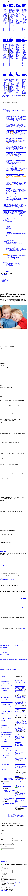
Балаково (5, 22)
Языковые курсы (7, 792)
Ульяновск (24, 53)
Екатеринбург (12, 6)
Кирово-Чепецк (11, 43)
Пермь (17, 67)
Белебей (4, 29)
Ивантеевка (11, 18)
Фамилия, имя (16, 838)
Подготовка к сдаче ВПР (20, 702)
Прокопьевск (18, 72)
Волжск (4, 63)
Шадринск (24, 79)
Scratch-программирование (17, 118)
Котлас (10, 57)
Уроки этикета (17, 133)
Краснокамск (11, 61)
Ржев (17, 81)
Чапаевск (24, 68)
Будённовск (5, 48)
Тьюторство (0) (4, 725)
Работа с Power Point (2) (6, 755)
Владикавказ (5, 59)
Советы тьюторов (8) (6, 727)
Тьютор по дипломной (20, 686)
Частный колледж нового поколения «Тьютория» (20, 781)
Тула (23, 49)
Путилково (18, 75)
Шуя (23, 82)
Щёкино (23, 84)
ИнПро (2, 96)
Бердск (4, 34)
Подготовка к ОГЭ (7, 791)
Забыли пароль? (10, 270)
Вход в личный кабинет (20, 762)
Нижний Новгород (17, 28)
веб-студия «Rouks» (11, 832)
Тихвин (23, 41)
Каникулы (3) (3, 759)
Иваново (11, 17)
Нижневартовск (19, 25)
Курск (10, 73)
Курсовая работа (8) (5, 736)
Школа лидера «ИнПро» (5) (7, 702)
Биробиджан (5, 39)
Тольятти (24, 44)
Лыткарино (11, 84)
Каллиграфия (17, 120)
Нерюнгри (18, 22)
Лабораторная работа (17, 172)
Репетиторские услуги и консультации (20, 722)
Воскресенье (8, 228)
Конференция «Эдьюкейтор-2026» (19, 786)
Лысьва (10, 83)
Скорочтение (24, 120)
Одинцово (18, 50)
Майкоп (10, 88)
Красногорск (11, 58)
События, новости (19, 774)
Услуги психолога (18, 155)
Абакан (4, 3)
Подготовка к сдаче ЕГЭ (20, 690)
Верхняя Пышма (4, 56)
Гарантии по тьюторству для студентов (20, 733)
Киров (10, 41)
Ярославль (24, 92)
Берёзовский (5, 37)
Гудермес (5, 82)
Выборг (4, 73)
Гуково (4, 83)
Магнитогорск (12, 87)
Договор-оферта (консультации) (18, 744)
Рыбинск (17, 87)
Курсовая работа (17, 170)
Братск (4, 45)
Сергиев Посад (23, 14)
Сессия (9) (3, 720)
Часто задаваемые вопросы (12, 245)
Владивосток (5, 58)
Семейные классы (22, 140)
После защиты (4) (5, 722)
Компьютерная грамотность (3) (7, 743)
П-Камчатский (18, 60)
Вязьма (4, 75)
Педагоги (5, 203)
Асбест (4, 19)
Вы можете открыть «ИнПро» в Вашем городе (11, 95)
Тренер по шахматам (22, 147)
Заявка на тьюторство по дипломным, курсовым (16, 112)
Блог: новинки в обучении (11, 247)
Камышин (11, 33)
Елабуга (10, 7)
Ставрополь (24, 28)
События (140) (4, 678)
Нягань (17, 48)
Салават (17, 89)
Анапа (4, 9)
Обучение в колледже (11, 140)
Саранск (23, 5)
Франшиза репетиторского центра (13, 257)
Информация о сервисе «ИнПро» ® (14, 243)
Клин (10, 47)
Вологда (4, 65)
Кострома (11, 56)
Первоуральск (18, 66)
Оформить (3, 884)
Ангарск (4, 10)
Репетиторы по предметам (11, 141)
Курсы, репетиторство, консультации (20, 727)
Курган (10, 72)
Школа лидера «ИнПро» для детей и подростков (21, 783)
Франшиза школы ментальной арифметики (15, 261)
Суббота (7, 227)
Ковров (10, 49)
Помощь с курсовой (7, 778)
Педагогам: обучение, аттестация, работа (15, 189)
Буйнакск (5, 50)
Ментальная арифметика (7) (7, 697)
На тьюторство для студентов (7, 882)
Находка (17, 20)
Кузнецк (11, 68)
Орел (17, 54)
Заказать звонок (4, 279)
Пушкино (17, 76)
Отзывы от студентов (19, 736)
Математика (15, 207)
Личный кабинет (7, 96)
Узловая (23, 51)
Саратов (23, 7)
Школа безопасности (10, 124)
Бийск (4, 38)
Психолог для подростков (11, 147)
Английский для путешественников (14, 181)
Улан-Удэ (24, 52)
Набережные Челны (18, 14)
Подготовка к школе (11, 117)
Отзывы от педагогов (19, 737)
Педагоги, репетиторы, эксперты (13, 264)
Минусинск (18, 5)
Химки (23, 66)
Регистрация (6, 271)
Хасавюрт (24, 65)
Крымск (10, 66)
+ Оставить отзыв (10, 240)
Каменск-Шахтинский (11, 32)
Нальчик (17, 17)
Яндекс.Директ (16, 218)
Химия (22, 215)
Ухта (23, 60)
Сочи (23, 27)
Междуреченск (12, 90)
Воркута (4, 67)
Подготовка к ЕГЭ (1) (6, 690)
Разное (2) (3, 757)
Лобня (10, 82)
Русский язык (22, 213)
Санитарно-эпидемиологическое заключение (16, 249)
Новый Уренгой (17, 44)
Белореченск (5, 33)
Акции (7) (3, 676)
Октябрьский (18, 52)
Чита (23, 78)
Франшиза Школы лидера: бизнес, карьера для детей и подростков (16, 811)
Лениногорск (12, 76)
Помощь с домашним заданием (15, 128)
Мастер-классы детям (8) (6, 685)
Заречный (11, 13)
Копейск (11, 54)
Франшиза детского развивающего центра (15, 259)
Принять (10, 890)
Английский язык (10, 122)
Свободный (24, 9)
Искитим (11, 22)
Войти (4, 270)
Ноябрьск (17, 47)
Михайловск (18, 7)
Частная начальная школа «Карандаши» (20, 779)
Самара (17, 92)
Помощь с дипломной (8, 777)
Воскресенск (5, 69)
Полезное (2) (3, 769)
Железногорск (12, 10)
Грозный (4, 80)
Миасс (10, 92)
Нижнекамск (18, 26)
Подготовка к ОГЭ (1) (6, 692)
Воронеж (5, 68)
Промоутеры (8, 266)
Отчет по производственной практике (14, 168)
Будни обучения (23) (6, 718)
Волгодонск (5, 62)
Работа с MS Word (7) (6, 748)
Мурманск (18, 10)
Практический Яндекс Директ (12, 198)
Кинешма (11, 39)
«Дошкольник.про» (19, 788)
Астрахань (5, 20)
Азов (4, 4)
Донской (4, 92)
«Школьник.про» (18, 789)
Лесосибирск (11, 79)
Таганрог (24, 37)
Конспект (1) (4, 741)
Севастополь (24, 10)
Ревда (17, 79)
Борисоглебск (5, 43)
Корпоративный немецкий (12, 200)
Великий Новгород (5, 54)
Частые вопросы (18, 738)
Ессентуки (11, 9)
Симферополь (24, 19)
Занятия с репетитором (8, 783)
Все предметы (6, 219)
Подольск (17, 69)
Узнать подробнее (4, 890)
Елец (10, 8)
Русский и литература (8, 214)
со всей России (4, 274)
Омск (17, 53)
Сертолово (24, 17)
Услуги (4, 113)
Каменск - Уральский (11, 30)
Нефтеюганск (18, 24)
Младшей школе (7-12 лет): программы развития (16, 126)
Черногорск (24, 75)
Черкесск (24, 74)
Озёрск (17, 51)
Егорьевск (11, 4)
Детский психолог (19, 124)
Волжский (5, 64)
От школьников (9, 236)
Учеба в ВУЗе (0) (4, 713)
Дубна (4, 93)
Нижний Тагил (17, 30)
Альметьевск (5, 7)
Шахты (23, 81)
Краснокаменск (12, 60)
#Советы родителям (5, 565)
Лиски (10, 81)
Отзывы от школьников (20, 735)
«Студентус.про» (18, 791)
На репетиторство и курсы (20, 882)
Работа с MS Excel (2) (6, 750)
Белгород (5, 28)
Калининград (12, 27)
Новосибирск (18, 37)
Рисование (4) (4, 699)
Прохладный (18, 73)
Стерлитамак (24, 31)
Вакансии (5, 262)
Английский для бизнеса (16, 199)
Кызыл (10, 74)
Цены (4, 229)
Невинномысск (19, 21)
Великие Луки (4, 52)
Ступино (23, 32)
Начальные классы (21, 208)
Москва (17, 9)
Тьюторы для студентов (20, 794)
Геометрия (10, 205)
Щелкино (24, 83)
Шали (23, 80)
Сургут (23, 33)
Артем (4, 17)
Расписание (5, 220)
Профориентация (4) (5, 704)
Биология (21, 204)
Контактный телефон (17, 840)
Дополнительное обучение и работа (14, 190)
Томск (23, 45)
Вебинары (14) (4, 766)
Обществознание (14, 210)
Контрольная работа (10, 171)
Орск (17, 58)
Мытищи (17, 12)
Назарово (17, 15)
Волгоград (5, 61)
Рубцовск (17, 86)
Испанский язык (23, 205)
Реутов (17, 80)
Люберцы (11, 85)
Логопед (11, 207)
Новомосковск (18, 34)
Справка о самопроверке (17, 175)
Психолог (13, 212)
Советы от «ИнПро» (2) (6, 746)
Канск (10, 34)
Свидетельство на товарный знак (13, 252)
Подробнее (23, 598)
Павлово (17, 62)
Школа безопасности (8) (6, 706)
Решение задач (9, 172)
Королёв (11, 55)
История (5, 206)
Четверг (7, 225)
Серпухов (24, 16)
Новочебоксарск (19, 40)
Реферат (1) (3, 739)
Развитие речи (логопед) (8, 803)
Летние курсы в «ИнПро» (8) (7, 711)
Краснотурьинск (12, 62)
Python (16, 130)
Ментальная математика (8, 798)
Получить (3, 880)
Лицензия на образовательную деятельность (15, 248)
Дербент (4, 86)
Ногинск (17, 45)
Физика (10, 215)
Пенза (17, 65)
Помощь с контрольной (8, 779)
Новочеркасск (18, 41)
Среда (7, 223)
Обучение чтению (10, 119)
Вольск (4, 66)
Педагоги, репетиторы (20, 793)
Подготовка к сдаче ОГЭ (20, 696)
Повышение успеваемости (9, 790)
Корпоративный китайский (18, 201)
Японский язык (23, 218)
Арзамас (4, 14)
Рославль (17, 82)
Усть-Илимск (24, 58)
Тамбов (23, 38)
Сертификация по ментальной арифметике (16, 195)
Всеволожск (5, 72)
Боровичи (5, 44)
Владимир (5, 60)
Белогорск (5, 31)
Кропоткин (11, 65)
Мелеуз (10, 91)
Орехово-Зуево (17, 57)
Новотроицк (18, 38)
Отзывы (5, 235)
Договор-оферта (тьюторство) (18, 741)
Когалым (11, 50)
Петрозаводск (18, 68)
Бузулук (4, 49)
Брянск (4, 46)
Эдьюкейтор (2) (4, 762)
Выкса (4, 74)
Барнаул (4, 26)
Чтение (9, 217)
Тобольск (24, 43)
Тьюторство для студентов (21, 723)
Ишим (10, 23)
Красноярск (11, 64)
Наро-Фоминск (17, 19)
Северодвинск (25, 11)
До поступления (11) (6, 715)
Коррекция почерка (19, 206)
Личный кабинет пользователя (12, 242)
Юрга (23, 90)
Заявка (4, 109)
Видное (4, 57)
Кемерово (11, 37)
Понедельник (9, 221)
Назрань (17, 16)
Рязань (17, 88)
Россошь (17, 83)
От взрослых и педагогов (11, 239)
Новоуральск (18, 39)
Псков (17, 74)
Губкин (4, 81)
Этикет (11, 218)
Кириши (11, 40)
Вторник (10, 222)
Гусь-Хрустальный (5, 85)
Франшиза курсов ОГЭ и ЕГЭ (12, 258)
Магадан (11, 86)
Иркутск (11, 21)
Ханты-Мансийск (24, 64)
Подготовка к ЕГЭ (21, 152)
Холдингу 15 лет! (19, 773)
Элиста (23, 86)
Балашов (4, 25)
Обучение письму (18, 119)
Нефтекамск (18, 23)
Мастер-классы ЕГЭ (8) (6, 681)
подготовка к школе (7, 806)
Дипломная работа (11, 164)
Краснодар (11, 59)
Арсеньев (5, 16)
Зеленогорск (11, 14)
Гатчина (4, 76)
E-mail (14, 843)
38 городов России (13, 100)
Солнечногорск (25, 24)
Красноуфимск (12, 63)
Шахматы (13, 125)
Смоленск (24, 22)
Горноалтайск (5, 79)
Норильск (17, 46)
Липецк (10, 80)
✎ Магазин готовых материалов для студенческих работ (16, 176)
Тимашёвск (24, 40)
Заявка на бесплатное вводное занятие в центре (20, 714)
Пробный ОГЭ (11, 142)
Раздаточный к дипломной (17, 166)
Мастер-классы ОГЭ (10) (6, 683)
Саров (23, 8)
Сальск (17, 91)
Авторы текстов (9, 265)
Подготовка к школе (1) (6, 695)
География (5, 205)
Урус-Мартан (24, 54)
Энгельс (23, 87)
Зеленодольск (12, 15)
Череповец (24, 73)
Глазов (4, 78)
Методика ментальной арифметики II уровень (16, 193)
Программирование (10, 130)
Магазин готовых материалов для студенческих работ (19, 804)
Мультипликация (19, 125)
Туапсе (23, 47)
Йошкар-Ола (11, 25)
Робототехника (15, 213)
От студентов (9, 237)
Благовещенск (6, 41)
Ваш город (3, 275)
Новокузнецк (18, 32)
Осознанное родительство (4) (7, 709)
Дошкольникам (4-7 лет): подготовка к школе (16, 116)
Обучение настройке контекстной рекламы (14, 185)
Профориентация (9, 146)
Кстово (10, 67)
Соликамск (24, 23)
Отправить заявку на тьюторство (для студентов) (21, 712)
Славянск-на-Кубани (24, 21)
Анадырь (5, 8)
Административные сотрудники (13, 263)
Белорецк (5, 32)
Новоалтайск (18, 31)
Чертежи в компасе (14, 174)
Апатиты (5, 13)
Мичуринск (18, 8)
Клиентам (5, 241)
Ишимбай (11, 24)
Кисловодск (11, 45)
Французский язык (23, 135)
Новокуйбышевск (19, 33)
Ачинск (4, 21)
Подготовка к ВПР (7, 797)
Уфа (23, 59)
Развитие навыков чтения (8, 804)
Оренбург (17, 55)
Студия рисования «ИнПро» (17, 186)
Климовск (11, 46)
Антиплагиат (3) (5, 729)
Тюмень (23, 50)
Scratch (19, 130)
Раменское (18, 78)
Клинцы (11, 48)
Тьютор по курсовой (19, 687)
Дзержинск (5, 87)
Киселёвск (11, 44)
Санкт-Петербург (24, 4)
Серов (23, 15)
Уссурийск (24, 57)
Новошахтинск (19, 42)
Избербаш (11, 20)
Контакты (5, 267)
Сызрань (23, 34)
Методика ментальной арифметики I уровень (16, 192)
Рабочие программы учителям (18, 191)
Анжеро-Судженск (5, 12)
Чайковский (24, 67)
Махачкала (11, 89)
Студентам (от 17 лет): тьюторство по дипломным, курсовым (14, 163)
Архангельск (5, 18)
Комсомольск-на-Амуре (12, 53)
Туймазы (23, 48)
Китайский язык (17, 122)
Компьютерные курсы (20, 682)
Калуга (10, 28)
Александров (5, 5)
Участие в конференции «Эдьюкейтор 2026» (20, 730)
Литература (6, 207)
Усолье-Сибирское (24, 56)
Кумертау (11, 69)
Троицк (23, 46)
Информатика (16, 205)
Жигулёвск (11, 11)
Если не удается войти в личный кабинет (20, 767)
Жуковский (11, 12)
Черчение (5, 217)
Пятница (8, 226)
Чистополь (24, 77)
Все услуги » (18, 683)
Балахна (4, 23)
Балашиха (5, 24)
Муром (17, 11)
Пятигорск (18, 77)
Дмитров (5, 89)
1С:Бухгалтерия (6, 204)
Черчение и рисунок (22, 156)
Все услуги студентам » (20, 688)
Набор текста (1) (5, 753)
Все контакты (6, 107)
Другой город (24, 93)
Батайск (4, 27)
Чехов (23, 76)
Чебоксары (24, 69)
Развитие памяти (15, 123)
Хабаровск (24, 62)
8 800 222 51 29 (4, 278)
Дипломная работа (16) (6, 732)
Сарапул (23, 6)
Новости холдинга (10, 244)
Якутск (23, 91)
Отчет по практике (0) (6, 734)
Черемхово (24, 72)
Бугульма (5, 47)
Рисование (8, 125)
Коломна (11, 51)
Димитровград (6, 88)
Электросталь (24, 85)
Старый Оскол (23, 30)
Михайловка (18, 6)
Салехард (17, 90)
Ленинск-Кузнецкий (11, 78)
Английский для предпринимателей (14, 182)
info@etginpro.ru (4, 280)
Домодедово (5, 91)
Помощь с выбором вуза (19, 146)
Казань (10, 26)
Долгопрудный (6, 90)
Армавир (5, 15)
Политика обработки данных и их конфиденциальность (13, 251)
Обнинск (17, 49)
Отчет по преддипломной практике (18, 167)
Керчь (10, 38)
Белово (4, 30)
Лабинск (11, 75)
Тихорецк (24, 42)
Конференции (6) (5, 764)
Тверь (23, 39)
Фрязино (23, 61)
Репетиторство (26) (5, 688)
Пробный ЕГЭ (9, 153)
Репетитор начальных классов (12, 127)
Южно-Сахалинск (24, 89)
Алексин (4, 6)
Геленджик (5, 77)
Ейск (10, 5)
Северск (23, 12)
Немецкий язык (9, 137)
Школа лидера (10, 133)
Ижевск (10, 19)
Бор (4, 42)
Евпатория (11, 3)
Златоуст (11, 16)
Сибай (23, 18)
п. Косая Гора (18, 61)
